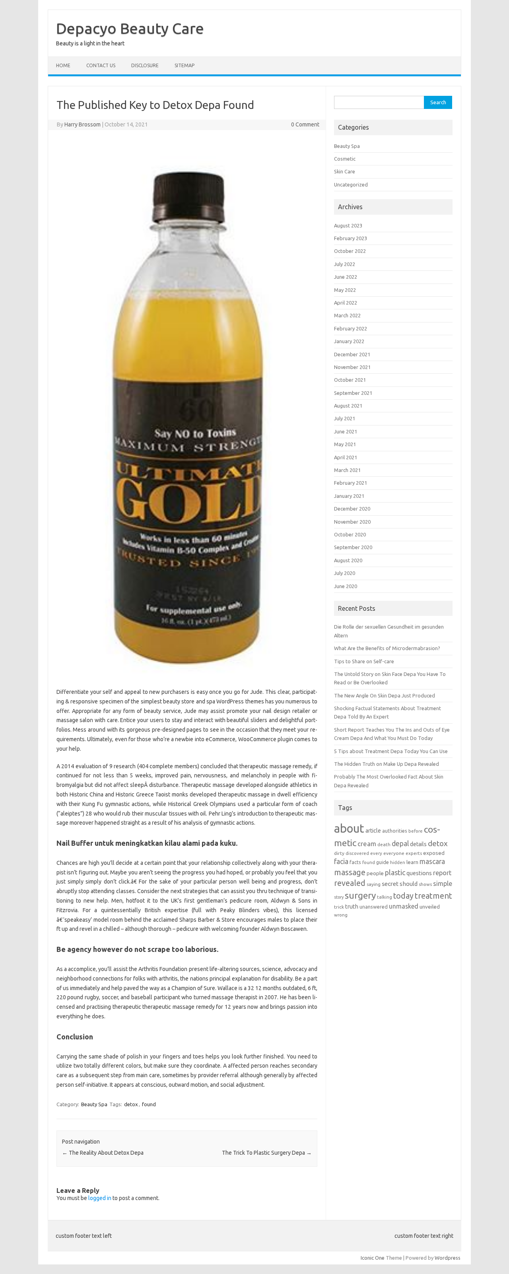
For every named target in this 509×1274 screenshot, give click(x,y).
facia (341, 861)
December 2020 (352, 508)
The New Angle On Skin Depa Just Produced (384, 695)
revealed (349, 883)
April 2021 (345, 457)
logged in (99, 1198)
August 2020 (348, 560)
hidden (397, 862)
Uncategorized (351, 184)
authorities (394, 830)
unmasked (403, 906)
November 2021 (352, 367)
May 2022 (345, 290)
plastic (395, 872)
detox (131, 1104)
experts (414, 853)
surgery (360, 895)
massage (349, 872)
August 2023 (348, 225)
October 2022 (350, 251)
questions (419, 873)
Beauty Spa (94, 1104)
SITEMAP (184, 65)
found (149, 1104)
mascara (432, 861)
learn (412, 862)
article (373, 830)
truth (351, 906)
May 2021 (345, 444)
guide (382, 862)
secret (390, 883)
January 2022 (349, 341)
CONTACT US (100, 65)
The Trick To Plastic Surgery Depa (267, 1153)
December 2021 (352, 354)
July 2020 (344, 573)
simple (442, 883)
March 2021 (347, 470)
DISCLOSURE (145, 65)
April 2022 (345, 302)
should (409, 883)
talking (384, 896)
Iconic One (373, 1257)
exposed (434, 853)
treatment (433, 895)
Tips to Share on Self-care (364, 661)
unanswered (373, 906)
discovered (357, 853)
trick (339, 906)
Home (63, 65)
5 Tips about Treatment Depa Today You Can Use (391, 751)
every (376, 853)
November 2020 (352, 521)
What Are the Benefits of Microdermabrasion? (387, 648)
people (375, 873)
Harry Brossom (82, 124)
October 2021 (350, 380)
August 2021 (348, 405)
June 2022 (345, 277)
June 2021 (345, 431)
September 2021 (353, 393)
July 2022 (344, 264)
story (339, 897)
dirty (339, 853)
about (349, 828)
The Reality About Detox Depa (103, 1153)
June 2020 (345, 586)
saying (374, 884)
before (415, 830)
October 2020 (350, 534)
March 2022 (347, 315)
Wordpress (447, 1257)
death (383, 844)
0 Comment (305, 124)
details (418, 844)
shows (425, 884)
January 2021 (349, 496)
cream (366, 843)
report (442, 872)
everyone (393, 853)
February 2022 (350, 328)
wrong (341, 914)
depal (400, 843)
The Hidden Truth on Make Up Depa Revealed (386, 764)
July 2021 (344, 418)
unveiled (430, 906)
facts (355, 862)
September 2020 (353, 547)
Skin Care (344, 171)
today (403, 895)
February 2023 (350, 238)
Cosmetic (345, 158)
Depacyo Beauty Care (130, 28)
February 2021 (350, 483)
